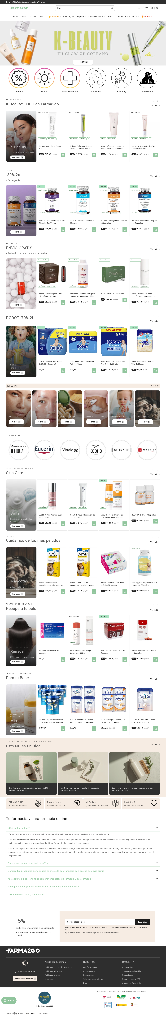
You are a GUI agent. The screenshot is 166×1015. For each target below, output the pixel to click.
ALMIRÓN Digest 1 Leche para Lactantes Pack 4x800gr (113, 721)
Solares (55, 16)
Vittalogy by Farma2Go (131, 983)
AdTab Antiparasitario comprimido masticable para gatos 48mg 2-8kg (50, 584)
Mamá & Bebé (19, 16)
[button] (157, 8)
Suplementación (95, 16)
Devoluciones (127, 975)
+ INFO (81, 62)
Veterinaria (123, 16)
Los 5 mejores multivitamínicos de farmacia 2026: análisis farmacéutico (29, 789)
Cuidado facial (37, 16)
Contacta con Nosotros (23, 979)
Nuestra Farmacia (90, 971)
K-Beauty (67, 16)
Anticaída (96, 91)
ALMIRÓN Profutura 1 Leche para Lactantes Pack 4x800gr (82, 721)
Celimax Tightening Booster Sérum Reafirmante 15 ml (81, 147)
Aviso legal (49, 979)
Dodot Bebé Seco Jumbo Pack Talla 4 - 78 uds (82, 363)
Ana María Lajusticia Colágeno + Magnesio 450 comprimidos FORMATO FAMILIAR (82, 295)
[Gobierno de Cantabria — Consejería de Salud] (135, 1005)
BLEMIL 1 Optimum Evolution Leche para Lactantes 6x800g (51, 721)
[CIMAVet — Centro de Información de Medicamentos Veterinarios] (135, 997)
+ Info (15, 422)
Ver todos (16, 157)
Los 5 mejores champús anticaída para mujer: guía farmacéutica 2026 (132, 789)
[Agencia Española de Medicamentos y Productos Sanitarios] (108, 997)
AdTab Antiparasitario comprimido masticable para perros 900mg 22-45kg (81, 584)
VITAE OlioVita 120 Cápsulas (112, 294)
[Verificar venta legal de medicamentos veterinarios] (108, 1005)
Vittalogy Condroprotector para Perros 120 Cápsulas (144, 584)
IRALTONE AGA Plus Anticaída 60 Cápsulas (143, 652)
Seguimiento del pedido (131, 971)
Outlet (44, 91)
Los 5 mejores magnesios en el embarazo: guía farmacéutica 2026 (80, 789)
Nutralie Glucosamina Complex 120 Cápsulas (144, 222)
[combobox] (85, 8)
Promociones (88, 975)
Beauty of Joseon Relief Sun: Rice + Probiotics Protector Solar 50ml (112, 147)
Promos (19, 91)
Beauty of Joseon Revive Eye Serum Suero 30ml (143, 147)
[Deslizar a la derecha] (158, 101)
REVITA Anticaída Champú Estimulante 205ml (80, 652)
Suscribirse (142, 922)
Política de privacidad (53, 971)
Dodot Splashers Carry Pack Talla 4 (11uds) (142, 363)
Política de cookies (52, 975)
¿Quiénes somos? (90, 967)
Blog (85, 983)
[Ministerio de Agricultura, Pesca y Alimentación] (121, 1005)
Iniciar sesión (127, 967)
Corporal (80, 16)
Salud (110, 16)
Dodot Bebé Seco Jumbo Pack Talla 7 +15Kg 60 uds (113, 363)
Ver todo (154, 105)
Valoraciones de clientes (93, 979)
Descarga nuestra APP (131, 979)
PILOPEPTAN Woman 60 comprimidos (49, 652)
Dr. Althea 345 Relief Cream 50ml (50, 147)
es (139, 8)
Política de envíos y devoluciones (58, 967)
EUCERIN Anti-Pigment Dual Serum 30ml (50, 516)
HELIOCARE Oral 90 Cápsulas (143, 515)
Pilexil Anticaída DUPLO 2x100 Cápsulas (113, 652)
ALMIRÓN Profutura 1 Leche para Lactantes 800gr (143, 721)
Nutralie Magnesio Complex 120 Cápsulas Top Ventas (52, 222)
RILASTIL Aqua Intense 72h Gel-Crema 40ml (83, 516)
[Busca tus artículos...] (112, 8)
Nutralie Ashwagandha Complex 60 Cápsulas (114, 222)
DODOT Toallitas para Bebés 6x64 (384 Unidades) (50, 363)
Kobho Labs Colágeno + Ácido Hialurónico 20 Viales (51, 295)
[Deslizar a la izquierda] (153, 101)
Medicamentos (70, 91)
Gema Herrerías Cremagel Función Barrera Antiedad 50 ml (144, 295)
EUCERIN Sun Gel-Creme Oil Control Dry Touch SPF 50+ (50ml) (112, 516)
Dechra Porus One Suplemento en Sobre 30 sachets (113, 584)
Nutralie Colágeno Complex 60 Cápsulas (82, 222)
